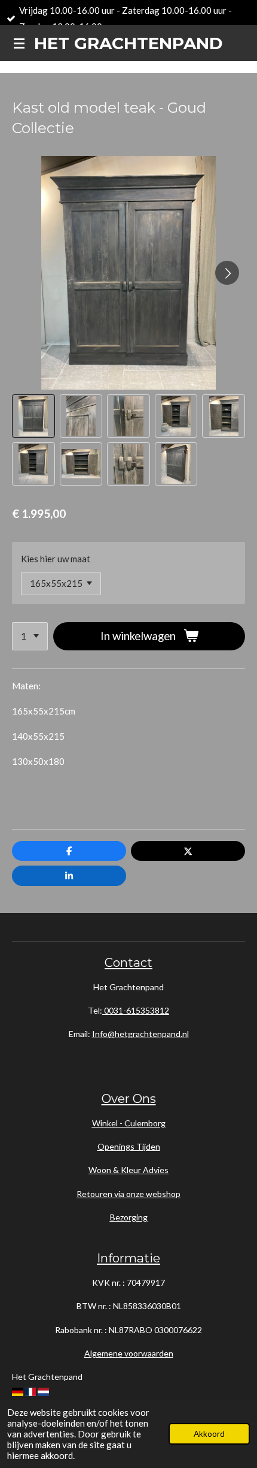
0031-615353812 (135, 1010)
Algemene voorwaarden (128, 1353)
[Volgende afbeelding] (227, 273)
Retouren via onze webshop (128, 1194)
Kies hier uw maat (55, 558)
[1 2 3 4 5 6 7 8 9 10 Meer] (30, 636)
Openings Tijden (128, 1146)
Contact (128, 962)
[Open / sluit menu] (19, 43)
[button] (33, 416)
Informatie (128, 1257)
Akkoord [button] (209, 1434)
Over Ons (129, 1098)
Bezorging (129, 1217)
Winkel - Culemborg (129, 1123)
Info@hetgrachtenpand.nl (140, 1034)
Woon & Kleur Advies (128, 1170)
